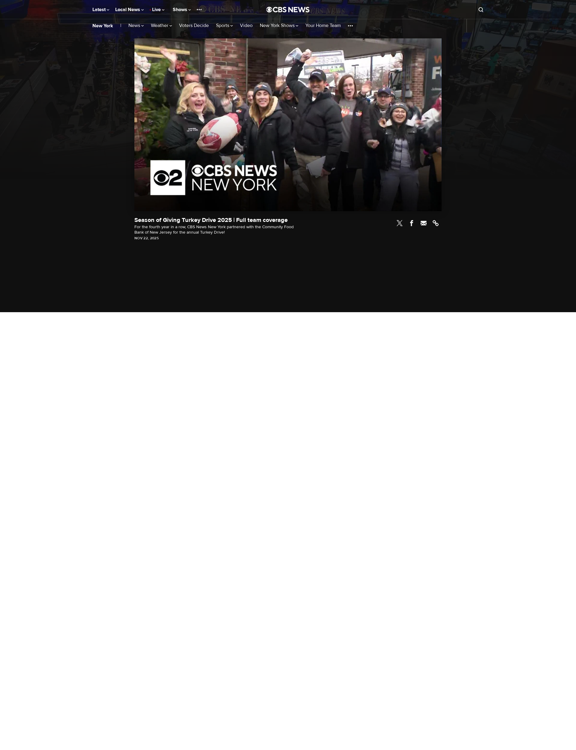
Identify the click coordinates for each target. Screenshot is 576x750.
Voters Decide (194, 25)
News (134, 25)
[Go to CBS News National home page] (288, 10)
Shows (180, 9)
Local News (128, 9)
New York (102, 26)
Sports (223, 25)
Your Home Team (323, 25)
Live (157, 10)
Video (246, 25)
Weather (160, 25)
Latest (99, 9)
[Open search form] (481, 9)
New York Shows (278, 25)
